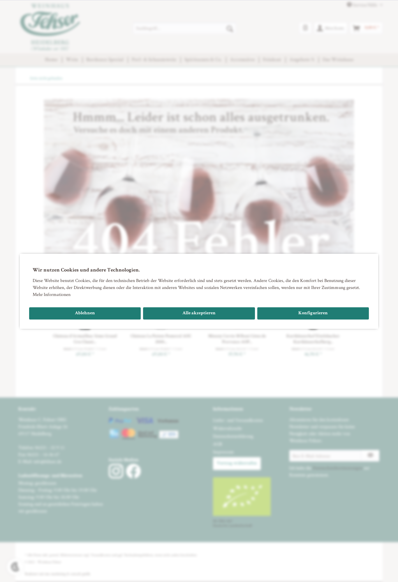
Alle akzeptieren (199, 313)
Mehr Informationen (52, 294)
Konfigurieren (313, 313)
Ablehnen (85, 313)
